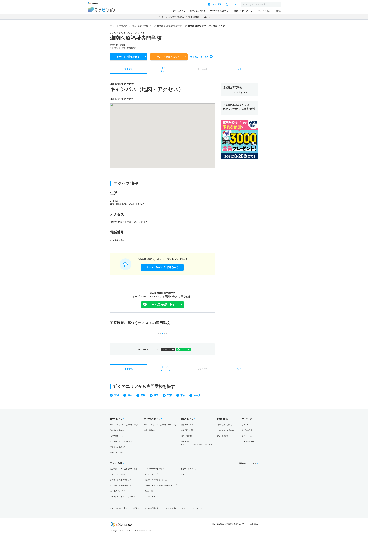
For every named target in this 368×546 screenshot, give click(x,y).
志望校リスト (247, 425)
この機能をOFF (239, 92)
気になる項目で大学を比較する (122, 441)
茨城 (116, 395)
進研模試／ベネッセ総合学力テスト (124, 469)
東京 (182, 395)
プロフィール (247, 436)
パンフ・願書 (168, 56)
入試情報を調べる (117, 436)
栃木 (130, 395)
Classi (147, 491)
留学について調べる (117, 447)
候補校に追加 (199, 56)
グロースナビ (150, 497)
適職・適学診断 (187, 436)
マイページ (247, 419)
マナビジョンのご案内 (118, 508)
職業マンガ (196, 443)
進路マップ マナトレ (189, 469)
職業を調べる (187, 419)
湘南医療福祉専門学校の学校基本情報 (167, 26)
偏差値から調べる (117, 430)
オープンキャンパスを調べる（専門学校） (160, 425)
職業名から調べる (188, 425)
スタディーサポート (117, 474)
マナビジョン (101, 9)
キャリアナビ (150, 474)
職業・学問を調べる (243, 11)
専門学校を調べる (197, 11)
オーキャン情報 (127, 56)
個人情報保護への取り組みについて (228, 524)
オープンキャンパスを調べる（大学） (124, 425)
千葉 (169, 395)
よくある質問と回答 (152, 508)
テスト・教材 (264, 11)
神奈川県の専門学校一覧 (141, 26)
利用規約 (136, 508)
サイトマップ (197, 508)
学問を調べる (223, 419)
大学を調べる (179, 11)
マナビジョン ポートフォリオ (121, 497)
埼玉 (156, 395)
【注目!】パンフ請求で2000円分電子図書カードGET (182, 17)
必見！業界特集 (150, 430)
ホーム (112, 26)
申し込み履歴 (247, 430)
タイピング (185, 474)
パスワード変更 (248, 441)
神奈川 (197, 395)
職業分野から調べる (189, 430)
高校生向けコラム (117, 453)
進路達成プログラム (117, 491)
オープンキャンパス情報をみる (162, 267)
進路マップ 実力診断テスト (120, 486)
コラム (278, 11)
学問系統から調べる (224, 425)
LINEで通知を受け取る (162, 304)
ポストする (169, 349)
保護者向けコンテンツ (247, 463)
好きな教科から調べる (225, 430)
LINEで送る (185, 349)
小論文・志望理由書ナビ (154, 480)
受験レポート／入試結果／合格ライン (159, 486)
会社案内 (254, 524)
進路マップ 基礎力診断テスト (121, 480)
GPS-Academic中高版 (153, 469)
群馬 (143, 395)
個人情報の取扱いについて (176, 508)
